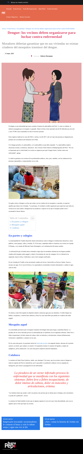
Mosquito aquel (18, 225)
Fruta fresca (11, 29)
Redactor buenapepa (46, 56)
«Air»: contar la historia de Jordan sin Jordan (62, 423)
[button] (17, 2)
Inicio (4, 29)
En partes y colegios (20, 222)
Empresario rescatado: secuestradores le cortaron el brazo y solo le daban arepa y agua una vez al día (20, 424)
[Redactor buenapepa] (32, 56)
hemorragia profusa (41, 343)
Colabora (15, 228)
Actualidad (20, 29)
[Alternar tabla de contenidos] (31, 218)
